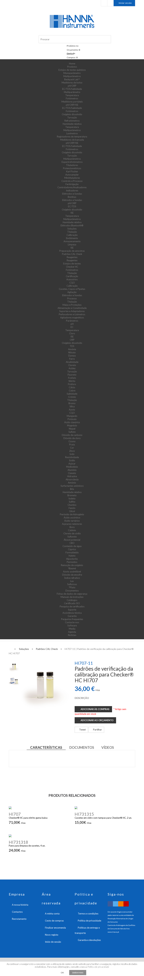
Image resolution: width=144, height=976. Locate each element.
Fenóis (72, 508)
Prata (72, 444)
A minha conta (52, 913)
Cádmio (72, 530)
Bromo (72, 403)
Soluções (72, 228)
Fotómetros (72, 98)
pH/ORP (72, 85)
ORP (72, 339)
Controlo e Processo (72, 181)
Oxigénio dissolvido (72, 114)
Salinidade (72, 393)
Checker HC (72, 266)
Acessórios (72, 279)
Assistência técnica (72, 612)
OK (62, 972)
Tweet (82, 729)
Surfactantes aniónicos (72, 485)
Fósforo (72, 384)
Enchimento (72, 238)
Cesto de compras (54, 920)
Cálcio (72, 387)
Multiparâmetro (72, 92)
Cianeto (72, 473)
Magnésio (72, 425)
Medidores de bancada (72, 139)
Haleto (72, 555)
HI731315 (84, 814)
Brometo (72, 495)
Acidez (72, 368)
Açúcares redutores (72, 523)
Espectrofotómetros (72, 162)
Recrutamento (19, 918)
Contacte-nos (72, 622)
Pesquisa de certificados (72, 606)
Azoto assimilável (72, 571)
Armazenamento (72, 241)
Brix (72, 489)
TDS (72, 346)
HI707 (15, 814)
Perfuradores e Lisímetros (72, 314)
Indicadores (72, 190)
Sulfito (72, 501)
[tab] (14, 666)
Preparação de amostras (72, 250)
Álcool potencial (72, 539)
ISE (72, 212)
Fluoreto (72, 374)
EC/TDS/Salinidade (72, 88)
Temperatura (72, 95)
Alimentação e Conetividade (72, 308)
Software (72, 625)
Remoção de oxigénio (72, 565)
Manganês (72, 416)
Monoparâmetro (72, 73)
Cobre (72, 390)
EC (72, 327)
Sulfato (72, 431)
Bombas (72, 196)
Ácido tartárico (72, 520)
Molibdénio (72, 466)
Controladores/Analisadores (72, 187)
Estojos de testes (72, 263)
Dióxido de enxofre (72, 574)
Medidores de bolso (72, 82)
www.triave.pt (113, 932)
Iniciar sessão (125, 3)
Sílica (72, 406)
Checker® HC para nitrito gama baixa (28, 817)
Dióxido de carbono (72, 435)
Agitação (72, 292)
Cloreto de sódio (72, 533)
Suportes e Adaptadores (72, 311)
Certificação (72, 276)
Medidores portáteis (72, 101)
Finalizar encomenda (55, 927)
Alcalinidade (72, 362)
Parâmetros (72, 320)
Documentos (72, 590)
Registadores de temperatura (72, 136)
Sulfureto (72, 536)
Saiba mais (77, 972)
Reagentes (72, 257)
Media (72, 628)
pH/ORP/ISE (72, 104)
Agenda (72, 631)
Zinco (72, 450)
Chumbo (72, 504)
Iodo (72, 454)
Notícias (72, 635)
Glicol (72, 511)
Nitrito (72, 381)
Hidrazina (72, 476)
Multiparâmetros (72, 76)
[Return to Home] (10, 648)
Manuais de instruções (72, 597)
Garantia (72, 616)
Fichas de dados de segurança (72, 593)
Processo (72, 298)
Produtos (72, 66)
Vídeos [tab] (107, 747)
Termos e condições (88, 913)
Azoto (72, 409)
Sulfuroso (72, 584)
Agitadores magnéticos (72, 317)
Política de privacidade (89, 920)
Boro (72, 527)
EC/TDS (72, 206)
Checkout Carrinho (110, 3)
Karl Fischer (72, 171)
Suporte (72, 609)
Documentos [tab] (81, 747)
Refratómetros (72, 120)
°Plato (72, 587)
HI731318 (18, 842)
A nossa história (20, 904)
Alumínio (72, 470)
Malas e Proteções (72, 304)
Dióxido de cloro (72, 438)
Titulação (72, 231)
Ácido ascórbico (72, 517)
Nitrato (72, 352)
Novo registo (51, 934)
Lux (72, 581)
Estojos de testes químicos (72, 69)
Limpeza (72, 244)
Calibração (72, 235)
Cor (72, 447)
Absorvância (72, 479)
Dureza (72, 355)
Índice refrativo (72, 577)
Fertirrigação (72, 184)
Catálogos (72, 600)
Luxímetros (72, 133)
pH (72, 323)
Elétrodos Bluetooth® (72, 225)
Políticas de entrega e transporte (87, 930)
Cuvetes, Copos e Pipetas (72, 289)
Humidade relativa (72, 123)
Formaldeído (72, 552)
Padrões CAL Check (72, 254)
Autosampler (72, 174)
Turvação (72, 117)
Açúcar (72, 463)
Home (72, 63)
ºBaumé (72, 568)
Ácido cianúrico (72, 422)
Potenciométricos (72, 168)
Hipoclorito (72, 558)
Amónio (72, 482)
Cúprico (72, 549)
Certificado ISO (72, 603)
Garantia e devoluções (89, 940)
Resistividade (72, 457)
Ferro (72, 358)
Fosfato (72, 377)
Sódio (72, 460)
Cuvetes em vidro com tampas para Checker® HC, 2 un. (103, 817)
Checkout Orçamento (104, 3)
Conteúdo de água (72, 546)
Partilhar (97, 729)
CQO (72, 282)
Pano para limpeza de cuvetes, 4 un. (27, 845)
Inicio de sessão (53, 941)
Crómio (72, 396)
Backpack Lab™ (72, 79)
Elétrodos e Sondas (72, 193)
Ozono (72, 441)
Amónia (72, 349)
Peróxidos (72, 562)
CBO (72, 543)
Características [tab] (46, 747)
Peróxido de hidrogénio (72, 514)
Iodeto (72, 498)
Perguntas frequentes (72, 619)
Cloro (72, 333)
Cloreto (72, 365)
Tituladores (72, 165)
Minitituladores (72, 177)
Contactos (17, 911)
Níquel (72, 428)
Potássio (72, 419)
